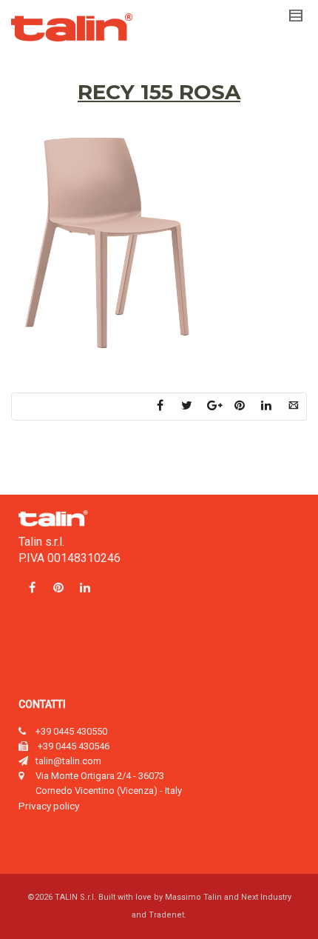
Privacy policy (48, 806)
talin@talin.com (68, 760)
